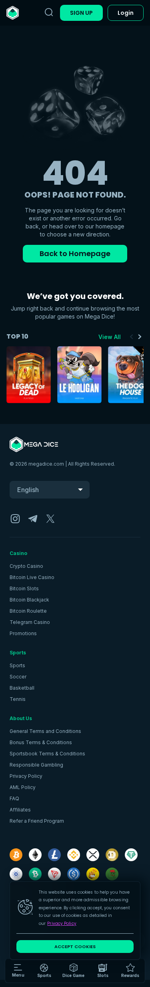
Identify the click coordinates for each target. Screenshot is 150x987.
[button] (73, 971)
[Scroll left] (132, 337)
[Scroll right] (140, 337)
